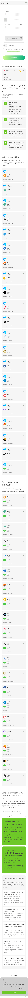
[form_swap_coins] (5, 20)
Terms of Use (10, 51)
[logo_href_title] (4, 3)
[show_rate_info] (17, 45)
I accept (14, 992)
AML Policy (17, 51)
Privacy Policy (9, 53)
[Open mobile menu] (26, 3)
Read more (21, 989)
